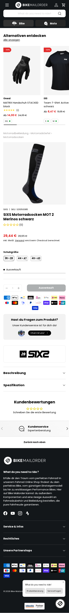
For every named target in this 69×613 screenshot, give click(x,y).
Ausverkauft (46, 287)
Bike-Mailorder (18, 591)
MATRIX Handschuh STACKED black (20, 104)
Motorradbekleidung (15, 133)
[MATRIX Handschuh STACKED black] (21, 70)
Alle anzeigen (11, 40)
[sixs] (34, 354)
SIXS (5, 209)
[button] (63, 5)
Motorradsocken (13, 137)
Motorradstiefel (40, 133)
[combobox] (34, 13)
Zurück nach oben (34, 442)
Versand (19, 240)
